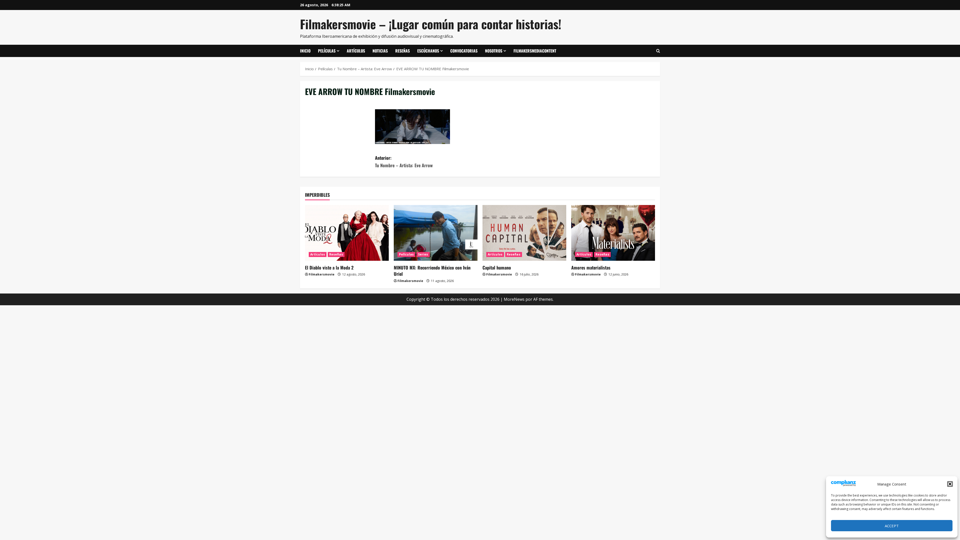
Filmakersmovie (321, 274)
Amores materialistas (590, 267)
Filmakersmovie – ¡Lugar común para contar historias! (430, 24)
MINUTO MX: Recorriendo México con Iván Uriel (432, 270)
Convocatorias (464, 51)
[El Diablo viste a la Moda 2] (347, 233)
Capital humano (496, 267)
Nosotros (493, 51)
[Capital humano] (524, 233)
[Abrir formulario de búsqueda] (658, 51)
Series (423, 254)
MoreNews (514, 299)
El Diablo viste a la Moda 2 (329, 267)
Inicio (305, 51)
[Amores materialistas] (613, 233)
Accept (892, 525)
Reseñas (402, 51)
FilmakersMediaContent (535, 51)
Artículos (356, 51)
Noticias (380, 51)
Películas (327, 51)
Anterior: (404, 161)
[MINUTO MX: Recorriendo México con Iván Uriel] (436, 233)
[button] (950, 484)
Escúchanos (428, 51)
